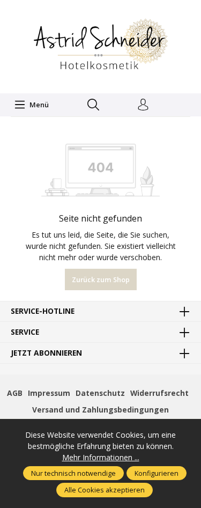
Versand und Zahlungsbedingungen (100, 409)
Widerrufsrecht (159, 393)
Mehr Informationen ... (100, 457)
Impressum (49, 393)
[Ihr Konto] (143, 105)
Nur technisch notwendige (73, 473)
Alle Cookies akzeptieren (104, 490)
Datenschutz (100, 393)
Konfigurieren (156, 473)
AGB (15, 393)
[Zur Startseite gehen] (101, 45)
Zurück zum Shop (101, 279)
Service (25, 332)
